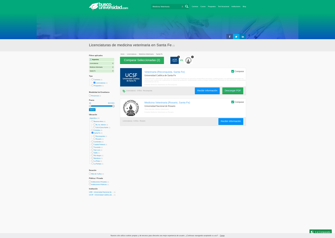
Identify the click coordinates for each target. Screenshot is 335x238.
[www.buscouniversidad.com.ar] (108, 10)
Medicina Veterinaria (146, 54)
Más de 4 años (96, 174)
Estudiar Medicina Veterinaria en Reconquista (160, 85)
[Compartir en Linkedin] (242, 36)
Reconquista (100, 136)
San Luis (97, 150)
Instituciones (235, 6)
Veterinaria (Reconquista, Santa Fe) (164, 71)
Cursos (203, 6)
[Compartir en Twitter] (236, 36)
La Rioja (97, 161)
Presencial (95, 96)
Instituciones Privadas (100, 182)
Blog (244, 6)
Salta (95, 153)
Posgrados (212, 6)
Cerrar (222, 236)
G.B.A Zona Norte (102, 127)
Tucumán (97, 147)
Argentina (93, 118)
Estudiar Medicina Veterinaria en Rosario (159, 112)
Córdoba (97, 130)
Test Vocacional (223, 6)
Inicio (122, 54)
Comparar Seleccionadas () (142, 60)
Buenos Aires (98, 121)
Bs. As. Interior (101, 125)
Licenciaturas (100, 83)
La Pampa (97, 164)
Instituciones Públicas (100, 184)
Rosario (98, 139)
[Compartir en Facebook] (229, 36)
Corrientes (97, 142)
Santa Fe (97, 133)
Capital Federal (99, 144)
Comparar (239, 71)
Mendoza (97, 158)
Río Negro (97, 155)
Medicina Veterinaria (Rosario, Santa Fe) (167, 102)
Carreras (195, 6)
